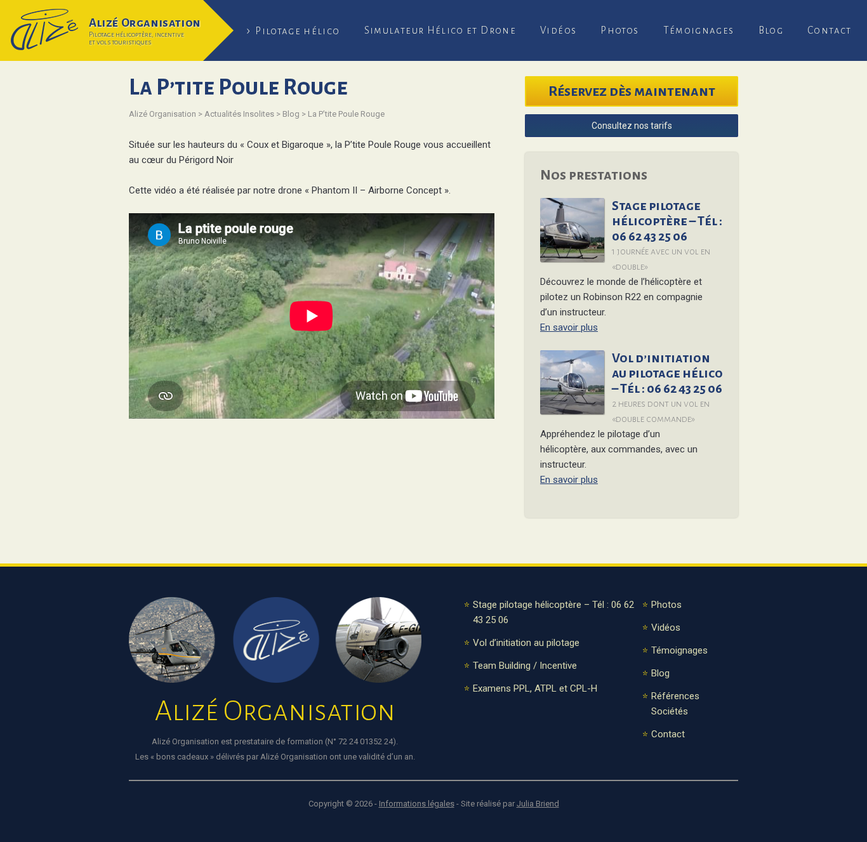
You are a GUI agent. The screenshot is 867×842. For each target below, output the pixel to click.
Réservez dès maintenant (631, 91)
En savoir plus (569, 327)
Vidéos (558, 30)
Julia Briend (538, 803)
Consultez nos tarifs (632, 126)
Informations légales (416, 803)
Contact (829, 30)
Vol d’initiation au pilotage (526, 642)
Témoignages (698, 30)
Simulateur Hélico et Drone (440, 30)
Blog (770, 30)
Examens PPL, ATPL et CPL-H (535, 688)
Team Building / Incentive (525, 665)
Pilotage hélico (297, 30)
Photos (619, 30)
